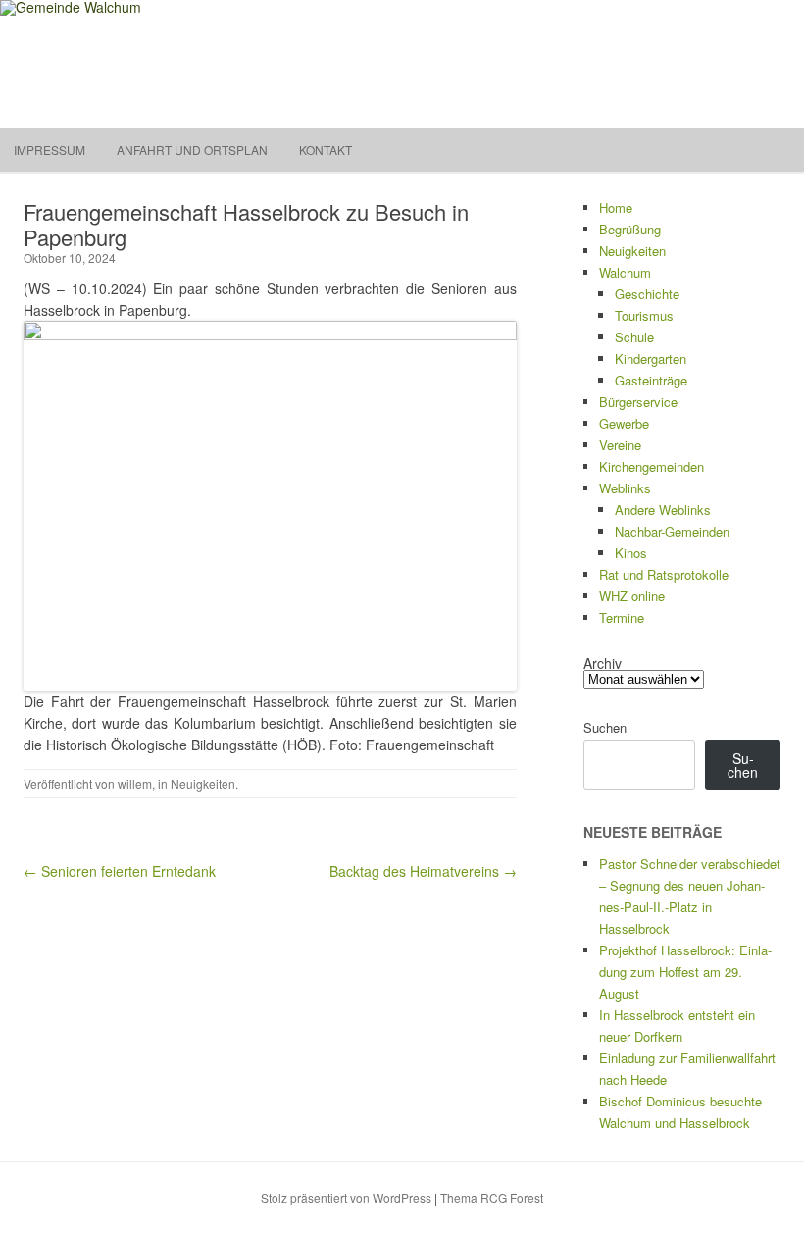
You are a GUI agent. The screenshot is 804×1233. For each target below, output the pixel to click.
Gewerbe (624, 423)
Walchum (625, 272)
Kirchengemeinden (651, 466)
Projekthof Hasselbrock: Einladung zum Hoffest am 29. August (685, 971)
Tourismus (644, 315)
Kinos (631, 552)
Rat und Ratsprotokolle (664, 574)
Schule (634, 337)
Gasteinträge (651, 380)
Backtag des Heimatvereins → (423, 871)
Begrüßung (630, 229)
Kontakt (325, 149)
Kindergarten (650, 358)
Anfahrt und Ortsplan (192, 149)
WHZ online (632, 596)
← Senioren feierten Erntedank (120, 871)
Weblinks (625, 488)
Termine (621, 617)
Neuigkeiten (203, 783)
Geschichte (647, 293)
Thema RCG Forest (491, 1197)
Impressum (49, 149)
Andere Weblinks (663, 509)
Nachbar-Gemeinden (672, 531)
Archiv (602, 663)
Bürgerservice (638, 401)
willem (135, 783)
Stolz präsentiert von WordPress (346, 1197)
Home (615, 207)
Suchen (605, 727)
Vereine (620, 445)
